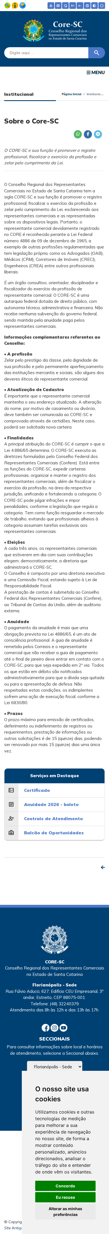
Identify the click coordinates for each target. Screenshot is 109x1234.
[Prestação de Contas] (22, 4)
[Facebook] (46, 1027)
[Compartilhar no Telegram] (98, 134)
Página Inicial (71, 94)
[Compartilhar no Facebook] (88, 134)
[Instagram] (55, 1027)
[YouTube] (63, 1027)
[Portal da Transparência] (8, 4)
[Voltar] (103, 867)
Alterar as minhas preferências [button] (65, 1211)
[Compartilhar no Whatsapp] (78, 134)
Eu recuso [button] (65, 1197)
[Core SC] (54, 29)
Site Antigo (13, 1228)
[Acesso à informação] (15, 4)
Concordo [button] (65, 1185)
